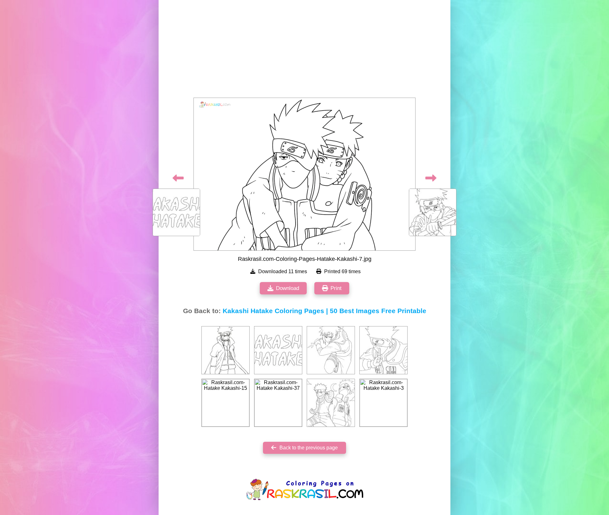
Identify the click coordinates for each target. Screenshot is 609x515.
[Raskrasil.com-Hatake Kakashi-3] (383, 403)
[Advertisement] (304, 50)
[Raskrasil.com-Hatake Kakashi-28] (331, 350)
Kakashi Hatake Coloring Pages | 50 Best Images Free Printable (324, 311)
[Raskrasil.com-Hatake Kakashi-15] (225, 403)
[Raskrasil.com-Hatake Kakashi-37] (278, 403)
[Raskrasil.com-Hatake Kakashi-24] (225, 350)
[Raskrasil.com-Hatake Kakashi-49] (331, 403)
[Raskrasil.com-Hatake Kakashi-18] (383, 350)
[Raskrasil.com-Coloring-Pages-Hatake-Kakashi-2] (278, 350)
